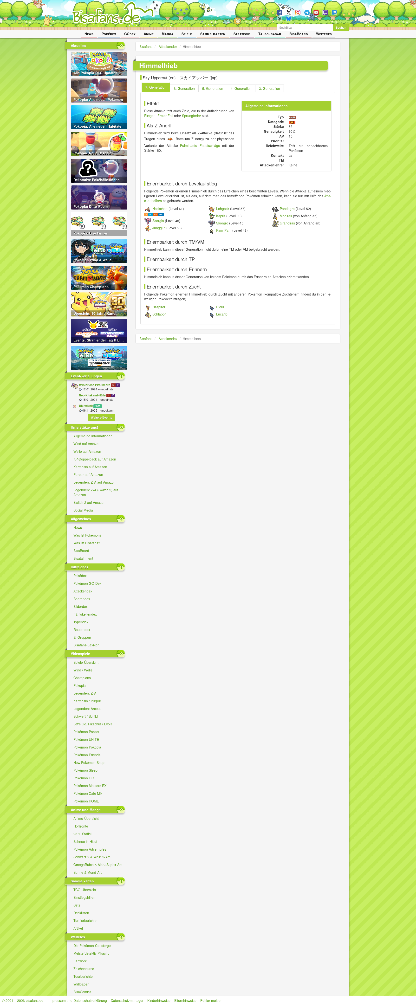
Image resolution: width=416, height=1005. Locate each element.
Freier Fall (165, 115)
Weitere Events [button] (101, 417)
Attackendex (82, 591)
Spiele (187, 33)
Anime (149, 33)
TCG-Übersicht (84, 889)
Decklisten (81, 912)
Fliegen (150, 115)
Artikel (78, 928)
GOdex (130, 33)
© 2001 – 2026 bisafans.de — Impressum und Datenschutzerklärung (54, 1000)
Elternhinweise (185, 1000)
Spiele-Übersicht (85, 662)
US (155, 214)
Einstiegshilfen (84, 897)
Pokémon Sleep (85, 770)
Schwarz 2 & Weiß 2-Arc (91, 856)
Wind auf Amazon (86, 443)
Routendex (81, 629)
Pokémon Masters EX (89, 785)
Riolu (220, 306)
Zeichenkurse (83, 968)
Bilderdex (80, 606)
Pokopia (79, 685)
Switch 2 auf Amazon (89, 502)
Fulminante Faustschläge (200, 145)
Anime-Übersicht (86, 818)
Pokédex (109, 33)
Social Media (83, 510)
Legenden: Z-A (84, 693)
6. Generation (184, 88)
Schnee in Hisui (85, 841)
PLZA (97, 405)
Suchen (341, 27)
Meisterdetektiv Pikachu (91, 953)
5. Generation (212, 88)
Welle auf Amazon (87, 451)
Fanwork (80, 961)
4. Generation (241, 88)
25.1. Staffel (82, 833)
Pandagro (287, 208)
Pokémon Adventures (89, 849)
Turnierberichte (85, 920)
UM (160, 214)
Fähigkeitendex (85, 614)
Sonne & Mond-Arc (87, 872)
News (88, 33)
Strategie (242, 33)
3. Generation (269, 88)
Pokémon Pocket (86, 731)
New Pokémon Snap (88, 762)
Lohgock (222, 208)
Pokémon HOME (86, 801)
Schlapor (159, 314)
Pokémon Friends (86, 754)
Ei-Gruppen (82, 637)
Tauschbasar (269, 33)
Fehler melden (211, 1000)
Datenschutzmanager (127, 1000)
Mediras (286, 215)
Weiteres (324, 33)
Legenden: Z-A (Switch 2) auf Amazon (95, 492)
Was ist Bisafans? (86, 542)
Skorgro (222, 223)
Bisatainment (83, 558)
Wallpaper (81, 984)
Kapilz (220, 215)
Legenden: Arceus (87, 708)
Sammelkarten (212, 33)
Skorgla (158, 220)
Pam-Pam (223, 230)
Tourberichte (83, 976)
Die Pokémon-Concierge (92, 945)
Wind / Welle (82, 670)
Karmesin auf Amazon (90, 466)
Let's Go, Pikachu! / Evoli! (92, 724)
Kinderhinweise (158, 1000)
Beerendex (81, 598)
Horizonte (80, 826)
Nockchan (160, 208)
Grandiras (287, 223)
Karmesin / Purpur (87, 700)
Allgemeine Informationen (92, 436)
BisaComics (82, 991)
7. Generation (155, 87)
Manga (167, 33)
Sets (76, 905)
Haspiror (158, 306)
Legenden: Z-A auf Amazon (94, 482)
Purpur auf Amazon (88, 474)
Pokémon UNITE (86, 739)
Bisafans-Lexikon (86, 645)
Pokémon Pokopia (87, 747)
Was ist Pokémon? (87, 535)
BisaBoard (298, 33)
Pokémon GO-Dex (87, 583)
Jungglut (158, 227)
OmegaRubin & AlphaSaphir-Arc (97, 864)
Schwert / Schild (85, 716)
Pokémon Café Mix (87, 793)
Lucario (222, 314)
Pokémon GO (83, 777)
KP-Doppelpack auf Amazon (94, 459)
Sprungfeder (191, 115)
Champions (82, 677)
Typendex (80, 621)
